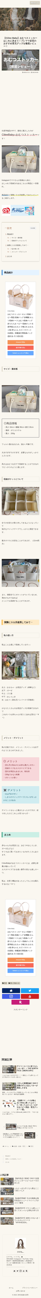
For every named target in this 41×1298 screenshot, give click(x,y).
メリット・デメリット (19, 252)
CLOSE (33, 228)
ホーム (11, 1288)
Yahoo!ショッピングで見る (20, 353)
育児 (5, 983)
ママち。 (20, 1252)
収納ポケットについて (19, 241)
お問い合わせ (20, 1291)
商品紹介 (10, 234)
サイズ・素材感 (17, 238)
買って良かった (15, 983)
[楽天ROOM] (20, 1002)
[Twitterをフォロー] (30, 990)
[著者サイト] (11, 990)
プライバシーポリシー (30, 1288)
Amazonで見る (20, 342)
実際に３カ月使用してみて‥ (17, 245)
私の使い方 (15, 249)
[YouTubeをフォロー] (30, 996)
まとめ (9, 256)
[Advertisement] (20, 95)
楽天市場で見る (20, 347)
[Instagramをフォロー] (11, 996)
